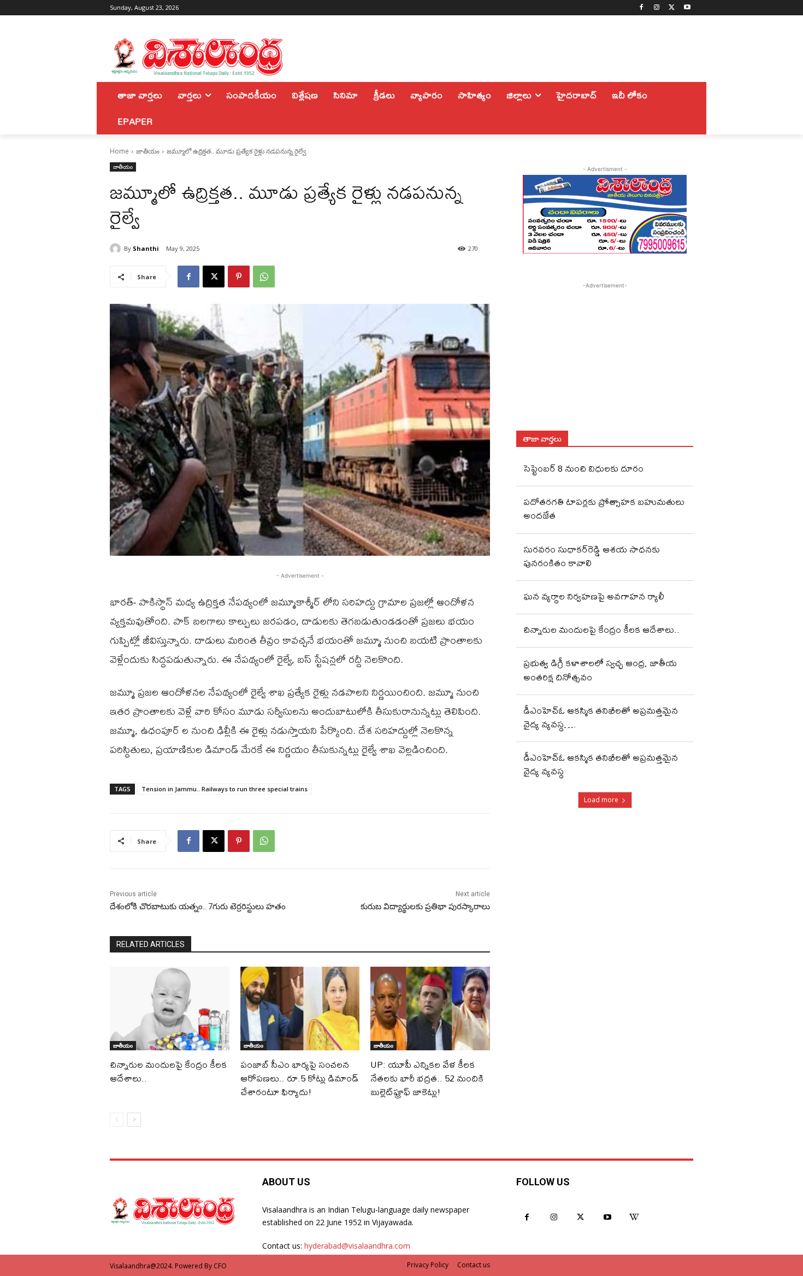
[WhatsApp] (264, 276)
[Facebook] (641, 8)
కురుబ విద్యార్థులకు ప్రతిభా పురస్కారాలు (425, 907)
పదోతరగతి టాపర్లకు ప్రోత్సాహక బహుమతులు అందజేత (603, 508)
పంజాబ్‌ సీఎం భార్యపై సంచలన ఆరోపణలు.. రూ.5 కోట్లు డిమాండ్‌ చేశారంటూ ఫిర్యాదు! (299, 1078)
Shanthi (146, 248)
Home (119, 151)
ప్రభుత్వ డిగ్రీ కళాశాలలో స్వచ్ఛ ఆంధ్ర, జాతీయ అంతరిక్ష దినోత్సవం (600, 669)
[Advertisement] (605, 359)
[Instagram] (657, 8)
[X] (671, 8)
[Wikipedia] (634, 1217)
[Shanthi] (117, 248)
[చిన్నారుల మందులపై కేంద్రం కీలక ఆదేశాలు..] (169, 1008)
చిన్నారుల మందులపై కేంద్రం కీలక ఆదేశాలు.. (168, 1071)
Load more (601, 799)
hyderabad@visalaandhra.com (357, 1245)
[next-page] (134, 1120)
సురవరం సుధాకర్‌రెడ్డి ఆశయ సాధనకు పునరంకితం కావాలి (591, 556)
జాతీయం (148, 151)
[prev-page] (116, 1120)
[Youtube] (687, 8)
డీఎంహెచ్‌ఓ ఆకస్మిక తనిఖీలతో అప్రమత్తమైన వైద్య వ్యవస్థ (600, 764)
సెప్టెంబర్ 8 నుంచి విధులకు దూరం (583, 468)
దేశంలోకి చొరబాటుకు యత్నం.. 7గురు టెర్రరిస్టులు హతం (198, 907)
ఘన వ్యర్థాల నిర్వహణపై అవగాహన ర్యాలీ (593, 596)
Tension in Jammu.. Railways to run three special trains (224, 789)
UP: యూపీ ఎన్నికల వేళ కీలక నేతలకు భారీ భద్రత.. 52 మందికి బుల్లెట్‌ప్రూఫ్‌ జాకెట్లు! (426, 1078)
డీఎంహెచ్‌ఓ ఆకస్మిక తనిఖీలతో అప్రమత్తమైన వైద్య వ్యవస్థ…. (600, 717)
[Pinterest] (239, 276)
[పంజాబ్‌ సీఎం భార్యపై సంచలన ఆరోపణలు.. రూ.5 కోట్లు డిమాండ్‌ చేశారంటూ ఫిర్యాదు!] (300, 1008)
